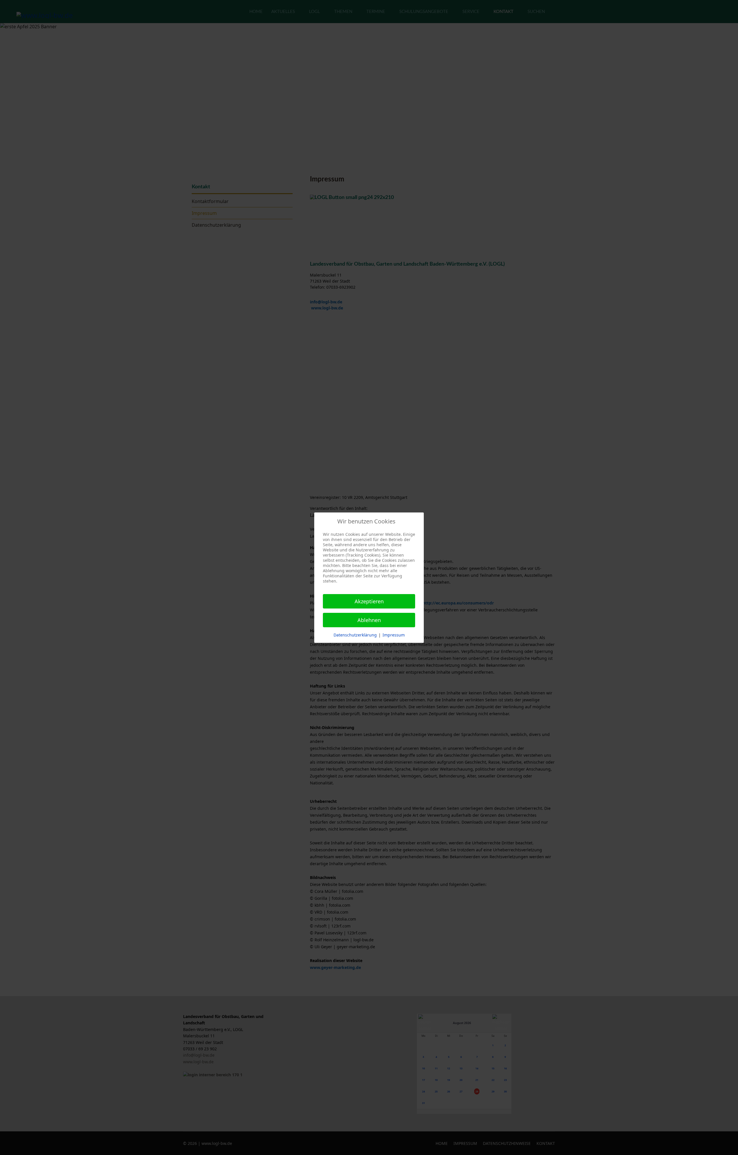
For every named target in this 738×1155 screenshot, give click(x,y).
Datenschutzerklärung (355, 635)
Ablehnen (369, 620)
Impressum (394, 635)
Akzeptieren (369, 601)
